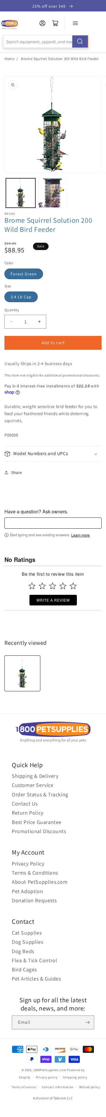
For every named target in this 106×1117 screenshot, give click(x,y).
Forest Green (24, 274)
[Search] (80, 41)
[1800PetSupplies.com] (9, 25)
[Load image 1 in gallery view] (20, 193)
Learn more (80, 535)
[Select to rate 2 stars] (42, 586)
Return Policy (28, 812)
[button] (53, 453)
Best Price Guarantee (37, 822)
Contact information (58, 1087)
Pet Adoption (27, 891)
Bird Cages (24, 969)
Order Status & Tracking (40, 794)
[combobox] (45, 41)
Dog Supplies (27, 941)
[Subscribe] (87, 1022)
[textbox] (53, 523)
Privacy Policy (28, 863)
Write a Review (53, 599)
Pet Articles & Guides (36, 978)
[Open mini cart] (55, 23)
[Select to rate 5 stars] (73, 586)
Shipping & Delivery (35, 776)
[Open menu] (75, 23)
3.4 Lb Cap (21, 296)
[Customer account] (42, 23)
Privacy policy (47, 1077)
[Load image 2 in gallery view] (53, 193)
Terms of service (23, 1087)
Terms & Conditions (35, 872)
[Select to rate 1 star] (32, 586)
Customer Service (33, 785)
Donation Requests (34, 900)
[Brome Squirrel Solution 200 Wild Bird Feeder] (22, 673)
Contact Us (25, 803)
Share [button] (16, 472)
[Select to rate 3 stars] (52, 586)
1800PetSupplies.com (49, 1070)
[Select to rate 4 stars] (62, 586)
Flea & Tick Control (34, 960)
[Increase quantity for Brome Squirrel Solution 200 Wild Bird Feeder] (39, 322)
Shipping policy (75, 1077)
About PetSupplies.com (40, 881)
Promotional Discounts (39, 831)
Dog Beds (23, 951)
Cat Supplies (27, 932)
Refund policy (89, 1087)
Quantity (11, 309)
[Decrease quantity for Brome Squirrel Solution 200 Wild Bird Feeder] (11, 322)
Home (9, 58)
